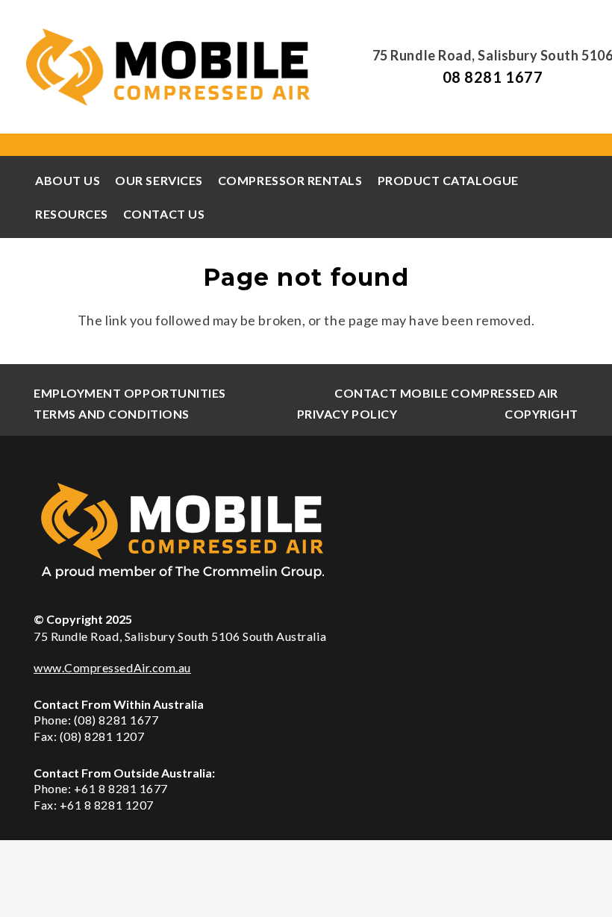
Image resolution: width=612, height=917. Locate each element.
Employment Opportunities (130, 393)
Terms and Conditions (112, 414)
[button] (526, 180)
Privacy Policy (347, 414)
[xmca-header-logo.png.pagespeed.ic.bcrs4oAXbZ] (169, 67)
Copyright (541, 414)
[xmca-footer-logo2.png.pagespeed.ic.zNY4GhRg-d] (306, 530)
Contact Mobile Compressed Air (446, 393)
